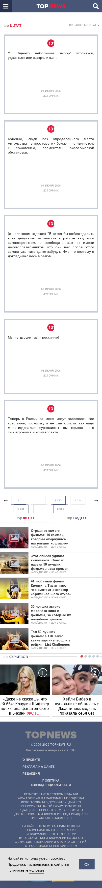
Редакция (31, 773)
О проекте (31, 759)
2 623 (58, 500)
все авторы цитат (83, 25)
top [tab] (25, 517)
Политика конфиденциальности (51, 782)
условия (36, 870)
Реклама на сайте (39, 766)
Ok (86, 864)
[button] (6, 6)
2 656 (60, 508)
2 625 (21, 508)
